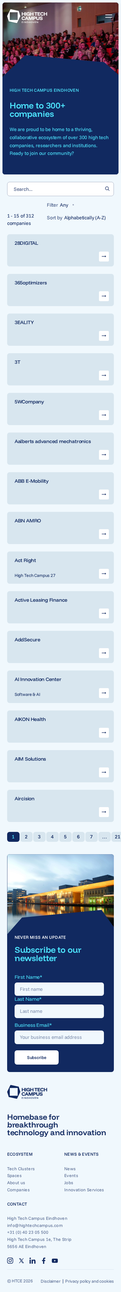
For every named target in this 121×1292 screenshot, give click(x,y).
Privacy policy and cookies (89, 1281)
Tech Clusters (21, 1168)
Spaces (14, 1175)
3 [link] (39, 836)
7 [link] (91, 836)
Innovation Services (84, 1190)
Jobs (68, 1182)
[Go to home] (27, 16)
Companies (18, 1190)
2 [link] (26, 836)
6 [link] (78, 836)
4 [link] (52, 836)
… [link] (104, 836)
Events (71, 1175)
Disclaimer (50, 1281)
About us (16, 1182)
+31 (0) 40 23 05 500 (28, 1232)
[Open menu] (106, 16)
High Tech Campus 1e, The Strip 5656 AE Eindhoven (32, 1243)
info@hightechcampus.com (32, 1225)
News (70, 1168)
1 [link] (13, 836)
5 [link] (65, 836)
